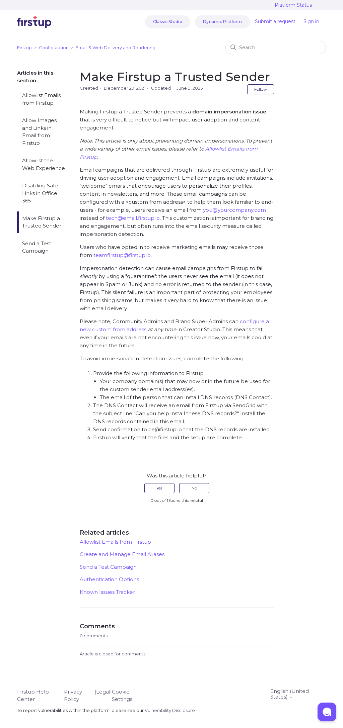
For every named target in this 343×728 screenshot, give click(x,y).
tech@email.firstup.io (133, 218)
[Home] (34, 22)
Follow (260, 89)
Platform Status (293, 5)
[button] (327, 712)
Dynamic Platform (222, 21)
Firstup (24, 47)
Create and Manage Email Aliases (122, 554)
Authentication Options (109, 579)
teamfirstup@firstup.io (122, 255)
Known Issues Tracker (107, 592)
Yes (159, 487)
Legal (103, 692)
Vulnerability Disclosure (170, 710)
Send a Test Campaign (36, 247)
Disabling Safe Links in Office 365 (40, 193)
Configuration (54, 47)
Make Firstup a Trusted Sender (41, 222)
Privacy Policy (73, 696)
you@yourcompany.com (234, 210)
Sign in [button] (311, 21)
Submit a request (275, 21)
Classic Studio (167, 21)
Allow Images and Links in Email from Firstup (39, 131)
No (194, 487)
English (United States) (289, 694)
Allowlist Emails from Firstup (41, 99)
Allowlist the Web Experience (43, 164)
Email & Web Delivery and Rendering (115, 47)
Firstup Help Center (33, 696)
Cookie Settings (122, 696)
